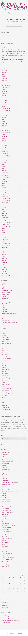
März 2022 (4, 170)
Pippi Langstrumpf (6, 358)
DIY (3, 324)
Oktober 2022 (5, 157)
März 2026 (4, 80)
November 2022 (6, 155)
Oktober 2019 (5, 224)
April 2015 (4, 269)
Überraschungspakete (7, 388)
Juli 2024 (4, 117)
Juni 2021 (4, 187)
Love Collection (5, 339)
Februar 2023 (5, 149)
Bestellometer (5, 294)
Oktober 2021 (5, 179)
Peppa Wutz (5, 354)
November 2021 (6, 177)
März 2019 (4, 237)
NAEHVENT (4, 347)
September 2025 (6, 91)
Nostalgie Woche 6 (6, 615)
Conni (3, 307)
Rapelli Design (5, 369)
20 (13, 588)
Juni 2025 (4, 97)
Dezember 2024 (6, 108)
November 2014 (6, 275)
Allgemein (4, 283)
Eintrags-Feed (5, 407)
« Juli (2, 597)
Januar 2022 (5, 174)
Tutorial (4, 386)
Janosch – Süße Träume (7, 617)
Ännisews (4, 285)
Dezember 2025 (6, 85)
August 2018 (5, 251)
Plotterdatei (5, 360)
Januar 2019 (5, 241)
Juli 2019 (4, 230)
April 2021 (4, 191)
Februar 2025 (5, 104)
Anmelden (4, 405)
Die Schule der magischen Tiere (9, 322)
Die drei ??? (4, 317)
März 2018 (4, 260)
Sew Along (4, 377)
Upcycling (4, 392)
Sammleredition (6, 373)
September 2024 (6, 114)
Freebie (4, 326)
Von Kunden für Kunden (8, 394)
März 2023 (4, 147)
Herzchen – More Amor (7, 618)
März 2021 (4, 192)
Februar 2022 (5, 172)
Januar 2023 (5, 151)
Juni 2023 (4, 142)
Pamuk (3, 350)
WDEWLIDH (4, 397)
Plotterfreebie (5, 362)
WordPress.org (5, 411)
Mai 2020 (4, 211)
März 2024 (4, 125)
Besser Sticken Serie (7, 292)
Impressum (5, 605)
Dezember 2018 (6, 243)
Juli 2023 (4, 140)
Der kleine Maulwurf (7, 315)
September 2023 (6, 136)
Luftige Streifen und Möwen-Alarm (15, 49)
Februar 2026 (5, 82)
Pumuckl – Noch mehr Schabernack (10, 620)
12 (9, 586)
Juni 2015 (4, 266)
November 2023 (6, 132)
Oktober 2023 (5, 134)
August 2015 (5, 264)
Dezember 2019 (6, 221)
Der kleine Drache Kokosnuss (9, 313)
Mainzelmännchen (6, 343)
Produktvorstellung (6, 364)
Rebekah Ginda (5, 371)
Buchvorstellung (6, 302)
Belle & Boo (5, 288)
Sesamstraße (5, 375)
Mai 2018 (4, 256)
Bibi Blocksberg (5, 298)
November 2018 (6, 245)
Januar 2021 (5, 196)
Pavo (3, 352)
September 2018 (6, 249)
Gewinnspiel (5, 330)
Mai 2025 (4, 99)
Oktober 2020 (5, 202)
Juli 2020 (4, 207)
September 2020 (6, 204)
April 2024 (4, 123)
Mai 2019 (4, 234)
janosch (4, 335)
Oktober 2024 (5, 112)
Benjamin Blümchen (7, 290)
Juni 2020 (4, 209)
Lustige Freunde (6, 622)
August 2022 (5, 161)
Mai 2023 (4, 144)
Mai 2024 (4, 121)
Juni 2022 (4, 164)
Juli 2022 (4, 162)
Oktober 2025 (5, 89)
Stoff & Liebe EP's (6, 384)
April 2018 (4, 258)
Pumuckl (4, 365)
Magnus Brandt (6, 341)
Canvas (4, 305)
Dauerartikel (5, 311)
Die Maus (4, 318)
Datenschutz (5, 607)
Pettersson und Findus (7, 356)
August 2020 (5, 206)
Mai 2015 (4, 267)
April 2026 (4, 78)
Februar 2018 (5, 262)
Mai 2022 (4, 166)
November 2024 (6, 110)
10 (2, 586)
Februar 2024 (5, 127)
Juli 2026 (4, 72)
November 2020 (6, 200)
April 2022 (4, 168)
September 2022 (6, 159)
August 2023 (5, 138)
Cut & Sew (4, 309)
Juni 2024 (4, 119)
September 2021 (6, 181)
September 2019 (6, 226)
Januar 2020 (5, 219)
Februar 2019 (5, 239)
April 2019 (4, 236)
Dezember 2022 (6, 153)
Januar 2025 (5, 106)
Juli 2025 (4, 95)
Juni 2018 (4, 254)
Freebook (4, 328)
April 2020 (4, 213)
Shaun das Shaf (6, 379)
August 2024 (5, 115)
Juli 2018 (4, 252)
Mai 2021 (4, 189)
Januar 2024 (5, 129)
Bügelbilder (5, 303)
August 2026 (5, 70)
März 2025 (4, 102)
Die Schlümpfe (5, 320)
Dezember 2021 (6, 176)
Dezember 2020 (6, 198)
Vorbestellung (5, 395)
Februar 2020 (5, 217)
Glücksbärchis (5, 332)
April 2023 (4, 145)
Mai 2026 (4, 76)
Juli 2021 (4, 185)
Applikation (5, 287)
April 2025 (4, 100)
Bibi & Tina (4, 296)
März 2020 (4, 215)
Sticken (4, 382)
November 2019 (6, 222)
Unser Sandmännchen (7, 390)
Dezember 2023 (6, 130)
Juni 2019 (4, 232)
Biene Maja (4, 300)
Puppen (4, 367)
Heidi (3, 333)
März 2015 (4, 271)
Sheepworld (5, 380)
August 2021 (5, 183)
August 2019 (5, 228)
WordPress (20, 633)
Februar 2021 (5, 194)
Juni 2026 (4, 74)
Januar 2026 (5, 84)
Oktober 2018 (5, 247)
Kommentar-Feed (6, 409)
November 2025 (6, 87)
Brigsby (12, 633)
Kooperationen (5, 337)
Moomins (4, 345)
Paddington (5, 349)
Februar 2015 (5, 273)
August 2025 (5, 93)
